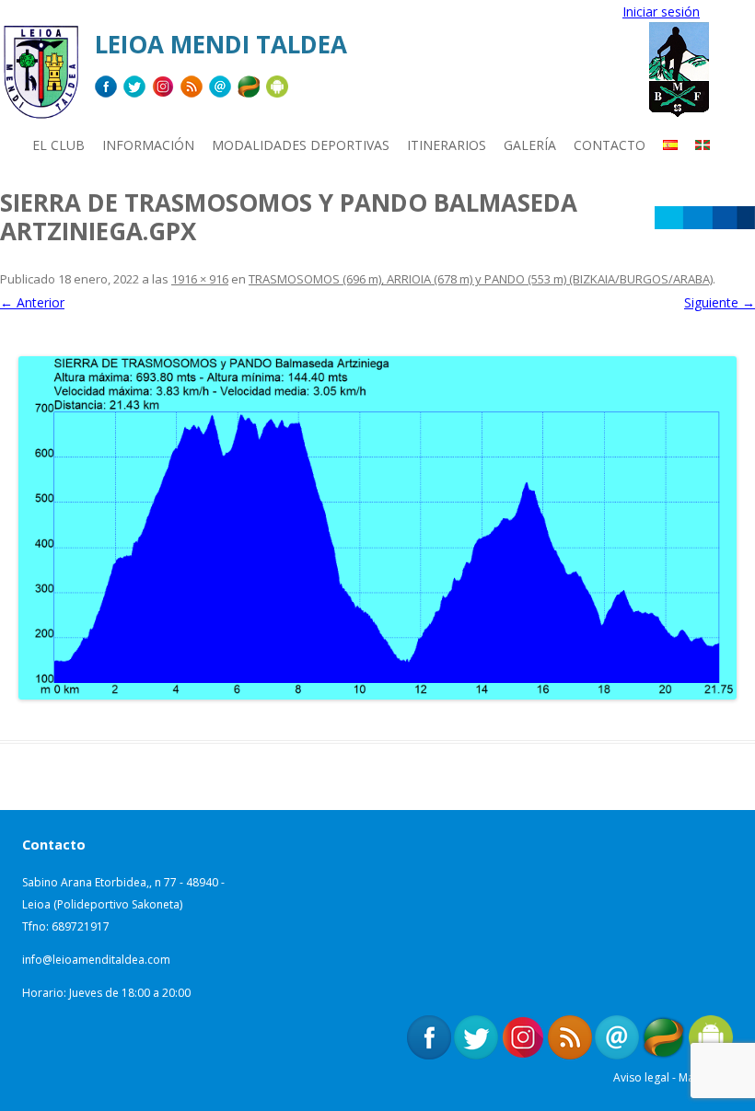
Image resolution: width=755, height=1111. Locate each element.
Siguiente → (719, 302)
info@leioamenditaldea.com (96, 959)
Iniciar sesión (661, 11)
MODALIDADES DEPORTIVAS (300, 145)
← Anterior (32, 302)
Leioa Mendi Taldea (221, 44)
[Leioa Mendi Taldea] (40, 78)
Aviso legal (641, 1077)
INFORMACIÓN (148, 145)
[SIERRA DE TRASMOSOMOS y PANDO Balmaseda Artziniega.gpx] (377, 528)
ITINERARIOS (446, 145)
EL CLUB (58, 145)
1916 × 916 (199, 279)
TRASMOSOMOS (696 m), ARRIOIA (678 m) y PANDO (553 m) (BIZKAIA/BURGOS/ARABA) (481, 279)
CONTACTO (609, 145)
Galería (530, 145)
